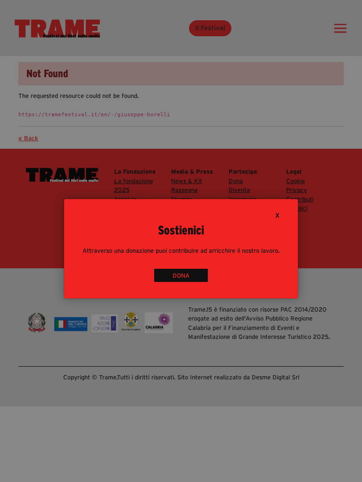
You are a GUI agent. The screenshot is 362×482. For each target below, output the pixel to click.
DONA (181, 275)
